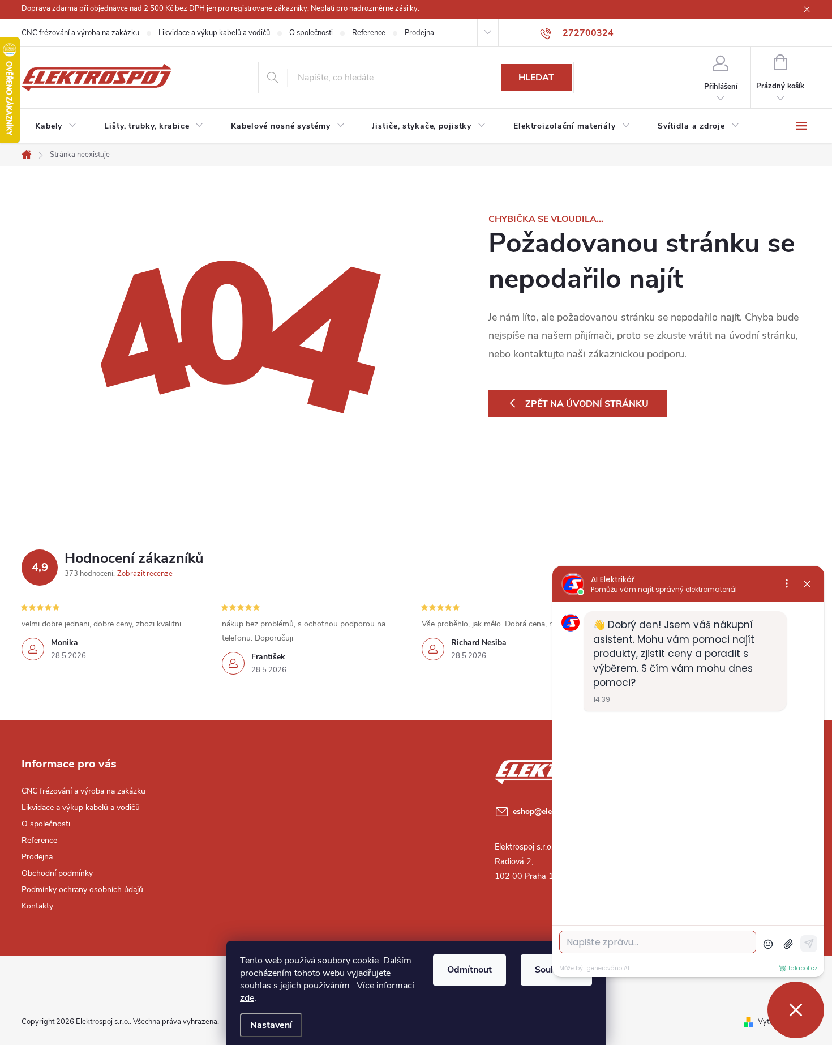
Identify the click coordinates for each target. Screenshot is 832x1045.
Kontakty (37, 906)
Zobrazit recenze (145, 574)
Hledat (536, 77)
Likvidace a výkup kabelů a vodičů (214, 33)
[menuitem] (56, 126)
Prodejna (419, 33)
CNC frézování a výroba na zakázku (80, 33)
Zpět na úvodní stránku (587, 404)
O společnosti (311, 33)
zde (247, 998)
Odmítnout (469, 969)
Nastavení (271, 1025)
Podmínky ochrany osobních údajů (82, 889)
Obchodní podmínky (57, 873)
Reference (368, 33)
